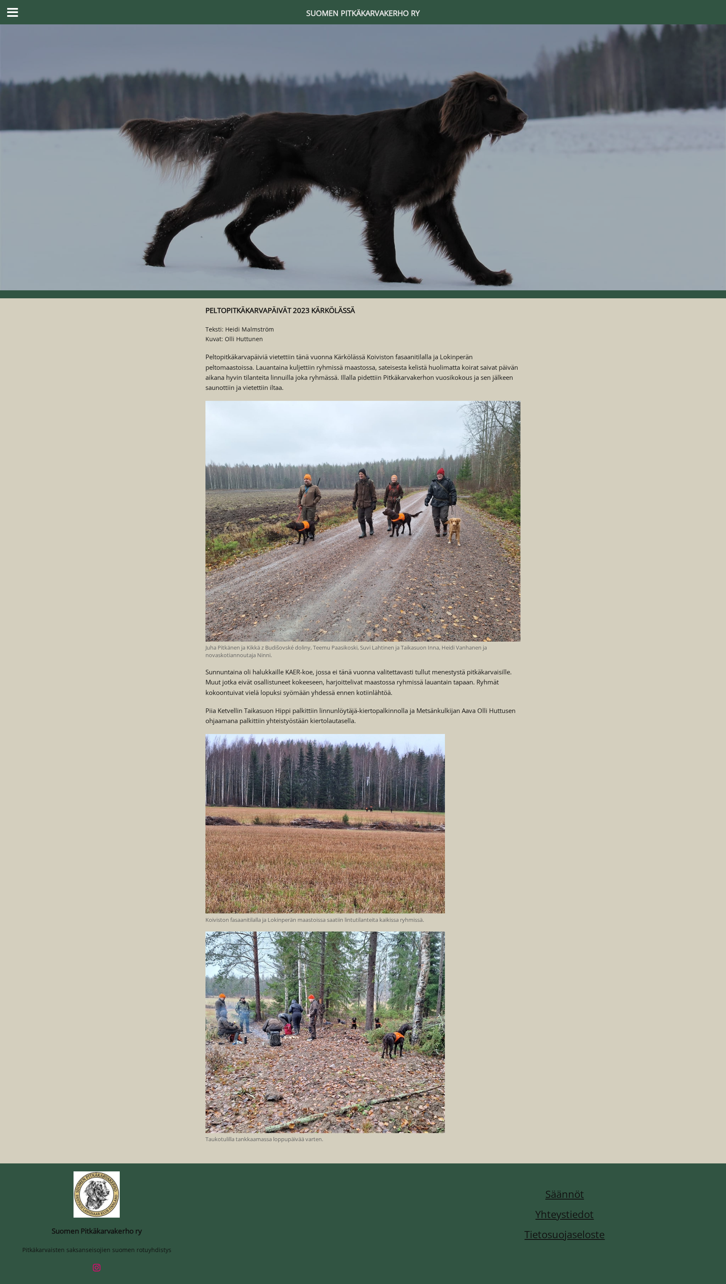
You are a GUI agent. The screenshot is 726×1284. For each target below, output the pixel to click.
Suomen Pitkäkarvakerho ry (97, 1231)
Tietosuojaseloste (564, 1234)
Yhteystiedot (564, 1214)
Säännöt (564, 1194)
